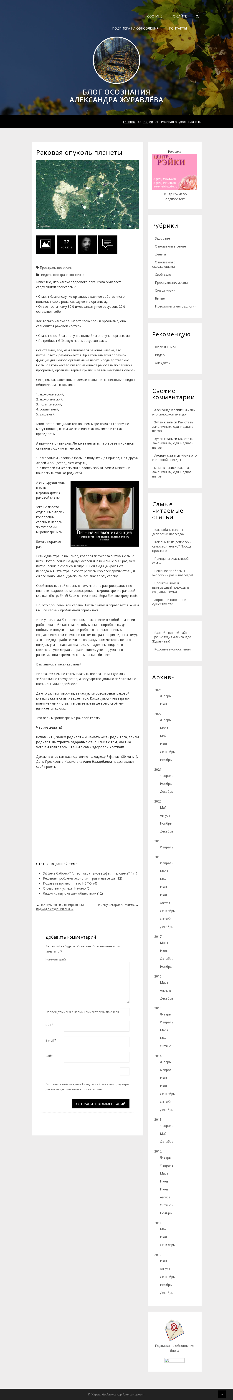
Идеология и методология (175, 306)
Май (163, 736)
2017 (158, 936)
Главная (129, 122)
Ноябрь (166, 760)
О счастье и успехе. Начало (64, 888)
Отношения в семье (170, 246)
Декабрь (166, 791)
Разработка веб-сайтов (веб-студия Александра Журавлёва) (171, 636)
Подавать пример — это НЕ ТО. (67, 883)
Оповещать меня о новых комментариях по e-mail (82, 1012)
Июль (164, 744)
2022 (158, 714)
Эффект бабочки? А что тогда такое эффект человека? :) (87, 873)
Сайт (49, 1056)
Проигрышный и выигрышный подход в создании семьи (60, 907)
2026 (158, 690)
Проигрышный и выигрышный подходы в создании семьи (170, 587)
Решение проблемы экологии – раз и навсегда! (79, 878)
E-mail (51, 1040)
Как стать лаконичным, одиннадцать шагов (172, 426)
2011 (158, 1223)
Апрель (165, 990)
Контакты (178, 28)
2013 (158, 1119)
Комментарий (56, 959)
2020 (158, 801)
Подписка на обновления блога (174, 1348)
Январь (165, 696)
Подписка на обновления (135, 28)
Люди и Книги (165, 347)
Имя (50, 1024)
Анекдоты (162, 363)
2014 (158, 1056)
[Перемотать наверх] (222, 1394)
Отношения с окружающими (163, 264)
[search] (197, 16)
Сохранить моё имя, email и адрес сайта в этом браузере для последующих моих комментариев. (87, 1086)
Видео (148, 122)
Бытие (160, 298)
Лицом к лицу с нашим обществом (69, 893)
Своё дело (163, 274)
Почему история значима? (116, 905)
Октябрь (166, 919)
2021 (158, 769)
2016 (158, 976)
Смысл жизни (165, 290)
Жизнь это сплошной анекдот (173, 412)
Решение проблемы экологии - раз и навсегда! (172, 573)
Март (164, 728)
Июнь (164, 704)
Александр (162, 410)
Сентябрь (167, 752)
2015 (158, 1008)
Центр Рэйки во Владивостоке (174, 196)
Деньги (160, 254)
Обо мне (154, 16)
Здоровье (162, 238)
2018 (158, 857)
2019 (158, 841)
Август (165, 815)
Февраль (166, 775)
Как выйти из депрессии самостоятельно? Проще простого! (171, 546)
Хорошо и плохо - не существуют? (169, 602)
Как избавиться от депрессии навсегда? (168, 532)
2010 (158, 1254)
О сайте (180, 16)
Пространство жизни (56, 267)
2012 (158, 1151)
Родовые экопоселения (172, 649)
